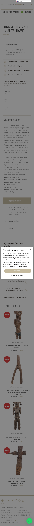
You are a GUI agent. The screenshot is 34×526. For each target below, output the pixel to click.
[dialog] (17, 263)
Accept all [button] (17, 271)
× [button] (30, 249)
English (20, 1)
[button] (29, 521)
